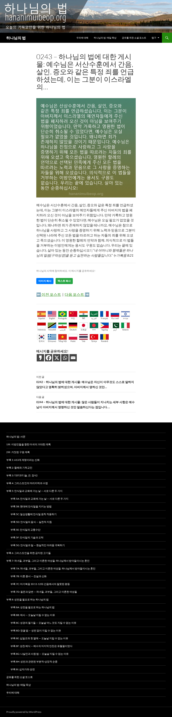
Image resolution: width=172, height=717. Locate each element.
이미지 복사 (44, 280)
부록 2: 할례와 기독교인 (19, 467)
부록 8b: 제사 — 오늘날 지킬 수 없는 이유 (32, 615)
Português (62, 318)
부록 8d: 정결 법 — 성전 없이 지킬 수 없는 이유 (35, 630)
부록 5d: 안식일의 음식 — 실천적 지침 (31, 521)
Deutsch (73, 330)
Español (41, 318)
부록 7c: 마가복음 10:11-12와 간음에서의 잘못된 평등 (40, 584)
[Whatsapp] (65, 357)
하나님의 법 (16, 37)
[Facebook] (48, 357)
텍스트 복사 (64, 280)
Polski (73, 341)
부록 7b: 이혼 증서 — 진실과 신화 (28, 576)
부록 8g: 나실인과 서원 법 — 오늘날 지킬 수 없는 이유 (39, 653)
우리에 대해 (82, 37)
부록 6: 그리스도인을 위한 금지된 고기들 (28, 553)
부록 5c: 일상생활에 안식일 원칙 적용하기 (33, 514)
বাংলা (94, 330)
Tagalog (104, 330)
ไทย (83, 341)
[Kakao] (40, 357)
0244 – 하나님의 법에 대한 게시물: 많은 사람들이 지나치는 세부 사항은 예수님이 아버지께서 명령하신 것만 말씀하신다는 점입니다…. (85, 402)
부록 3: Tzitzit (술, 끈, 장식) (22, 475)
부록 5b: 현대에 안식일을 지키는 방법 (31, 506)
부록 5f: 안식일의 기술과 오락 (26, 537)
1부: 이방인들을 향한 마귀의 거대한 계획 (28, 444)
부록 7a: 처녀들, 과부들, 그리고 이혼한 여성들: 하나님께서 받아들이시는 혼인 (52, 568)
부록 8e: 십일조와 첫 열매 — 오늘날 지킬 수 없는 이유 (39, 638)
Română (104, 341)
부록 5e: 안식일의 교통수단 (25, 529)
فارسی (62, 330)
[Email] (73, 357)
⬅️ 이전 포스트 (48, 294)
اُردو (115, 330)
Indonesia (42, 330)
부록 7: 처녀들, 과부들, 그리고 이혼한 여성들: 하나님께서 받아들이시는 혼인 (48, 560)
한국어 (41, 341)
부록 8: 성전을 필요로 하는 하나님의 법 (27, 599)
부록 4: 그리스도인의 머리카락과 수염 (27, 483)
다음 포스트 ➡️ (77, 294)
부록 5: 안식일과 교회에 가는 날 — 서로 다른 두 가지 (34, 490)
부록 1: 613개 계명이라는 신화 (23, 459)
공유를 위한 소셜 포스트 (134, 37)
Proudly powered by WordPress (23, 711)
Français (104, 318)
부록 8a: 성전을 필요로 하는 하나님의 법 (32, 607)
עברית (125, 318)
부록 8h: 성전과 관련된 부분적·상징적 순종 (33, 661)
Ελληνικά (52, 341)
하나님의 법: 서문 (15, 436)
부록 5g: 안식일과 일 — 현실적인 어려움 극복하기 (37, 545)
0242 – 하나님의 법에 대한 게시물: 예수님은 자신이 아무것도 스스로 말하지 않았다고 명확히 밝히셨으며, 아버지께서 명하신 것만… (85, 382)
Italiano (125, 330)
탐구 (154, 37)
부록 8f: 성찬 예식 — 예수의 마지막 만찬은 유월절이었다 (41, 646)
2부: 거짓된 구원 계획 (18, 452)
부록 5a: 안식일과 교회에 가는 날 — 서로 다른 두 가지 (39, 498)
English (52, 318)
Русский (115, 318)
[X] (56, 357)
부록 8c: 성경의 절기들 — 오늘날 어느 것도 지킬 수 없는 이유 (43, 622)
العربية (94, 318)
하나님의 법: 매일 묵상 (105, 37)
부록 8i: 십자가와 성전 (22, 669)
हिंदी (83, 318)
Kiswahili (52, 330)
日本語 (83, 330)
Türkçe (94, 341)
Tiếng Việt (62, 341)
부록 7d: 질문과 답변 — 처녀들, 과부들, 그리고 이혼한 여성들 (43, 591)
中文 (73, 318)
